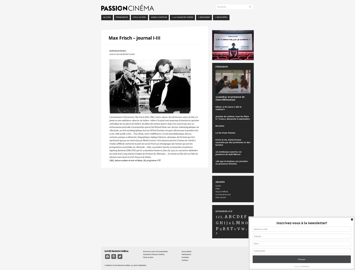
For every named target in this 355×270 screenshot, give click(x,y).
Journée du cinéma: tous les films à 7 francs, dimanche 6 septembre (232, 117)
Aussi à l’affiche (159, 18)
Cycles (218, 185)
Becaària (219, 126)
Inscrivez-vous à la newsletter (155, 251)
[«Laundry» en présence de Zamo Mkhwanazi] (232, 82)
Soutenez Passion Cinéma (153, 254)
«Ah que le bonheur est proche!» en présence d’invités (231, 162)
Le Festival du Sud (222, 194)
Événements (122, 18)
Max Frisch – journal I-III (134, 38)
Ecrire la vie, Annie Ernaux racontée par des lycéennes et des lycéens (232, 142)
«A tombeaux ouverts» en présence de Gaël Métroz (228, 153)
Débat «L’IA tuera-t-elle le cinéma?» (228, 108)
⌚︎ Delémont (204, 18)
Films (217, 188)
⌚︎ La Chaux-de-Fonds (182, 18)
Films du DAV (220, 197)
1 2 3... (219, 217)
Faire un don (148, 257)
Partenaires (186, 254)
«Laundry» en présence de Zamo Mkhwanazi (230, 98)
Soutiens (185, 257)
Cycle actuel (139, 18)
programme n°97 (153, 160)
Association (186, 251)
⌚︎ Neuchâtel (221, 18)
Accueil (107, 18)
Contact (185, 260)
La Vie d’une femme (225, 133)
